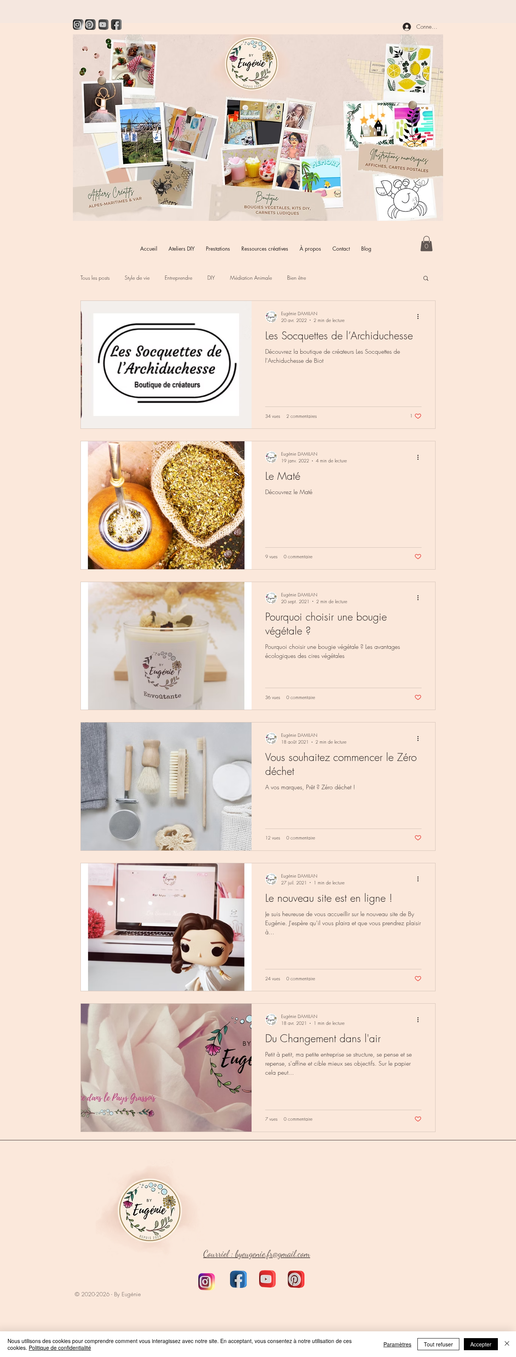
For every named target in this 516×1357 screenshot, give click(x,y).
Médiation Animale (251, 277)
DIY (211, 277)
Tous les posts (95, 277)
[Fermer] (506, 1344)
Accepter (480, 1344)
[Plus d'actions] (420, 316)
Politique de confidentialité (60, 1347)
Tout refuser (438, 1344)
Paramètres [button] (397, 1344)
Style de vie (137, 277)
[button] (426, 243)
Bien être (296, 277)
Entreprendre (178, 277)
